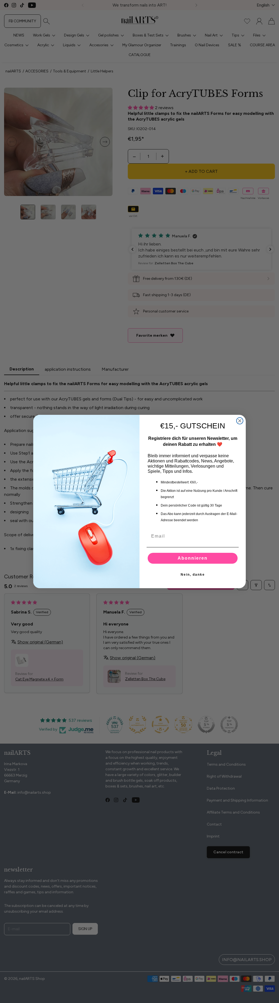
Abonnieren (193, 558)
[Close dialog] (239, 421)
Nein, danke (193, 574)
